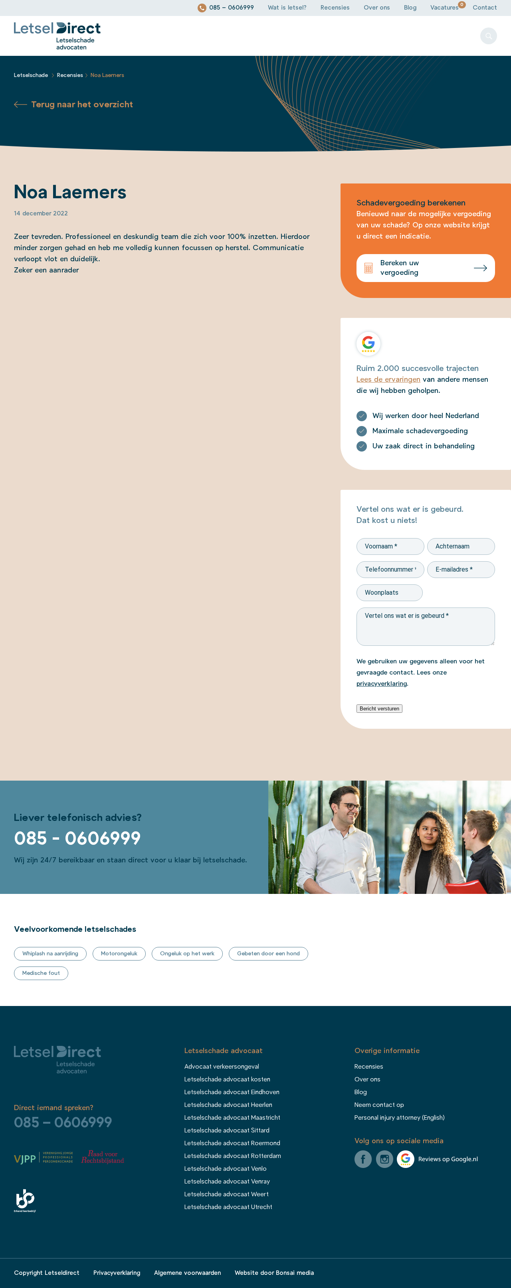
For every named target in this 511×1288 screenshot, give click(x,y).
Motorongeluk (119, 954)
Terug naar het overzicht (82, 104)
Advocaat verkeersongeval (221, 1066)
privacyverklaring (382, 683)
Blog (410, 8)
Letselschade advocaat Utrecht (228, 1207)
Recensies (335, 8)
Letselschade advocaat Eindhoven (231, 1092)
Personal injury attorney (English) (400, 1117)
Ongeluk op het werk (187, 954)
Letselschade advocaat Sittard (226, 1130)
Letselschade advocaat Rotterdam (232, 1156)
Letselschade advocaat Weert (226, 1194)
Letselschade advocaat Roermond (232, 1143)
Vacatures (444, 8)
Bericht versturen (379, 709)
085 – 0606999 (231, 8)
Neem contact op (379, 1105)
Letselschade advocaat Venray (227, 1181)
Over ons (377, 8)
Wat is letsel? (287, 8)
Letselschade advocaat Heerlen (228, 1105)
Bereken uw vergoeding (399, 268)
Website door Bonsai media (274, 1273)
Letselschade (31, 75)
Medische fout (41, 973)
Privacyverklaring (116, 1273)
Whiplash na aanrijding (50, 954)
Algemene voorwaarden (187, 1273)
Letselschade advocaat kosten (227, 1079)
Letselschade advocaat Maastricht (232, 1117)
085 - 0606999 (77, 839)
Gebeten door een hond (268, 954)
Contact (485, 8)
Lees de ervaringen (388, 379)
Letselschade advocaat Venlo (225, 1169)
